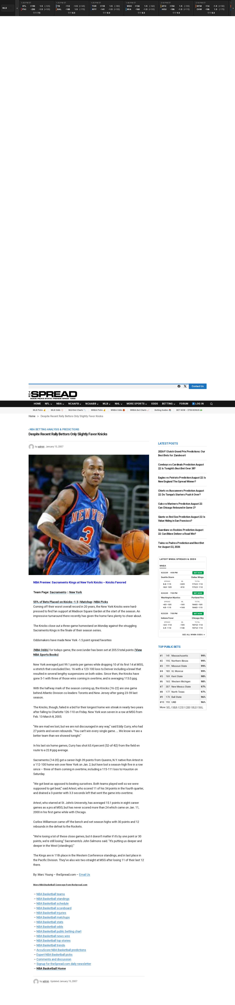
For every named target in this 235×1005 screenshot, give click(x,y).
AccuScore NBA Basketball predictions (61, 950)
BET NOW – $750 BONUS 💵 (189, 410)
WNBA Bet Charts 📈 (139, 410)
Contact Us (198, 386)
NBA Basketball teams (51, 894)
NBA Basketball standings (53, 898)
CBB (188, 707)
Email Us (84, 874)
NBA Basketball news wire (53, 936)
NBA (175, 707)
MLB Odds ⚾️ (57, 410)
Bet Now (198, 573)
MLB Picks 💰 (39, 410)
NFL (169, 707)
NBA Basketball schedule (53, 903)
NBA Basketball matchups (53, 917)
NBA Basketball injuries (51, 912)
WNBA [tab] (163, 566)
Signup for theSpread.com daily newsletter (64, 963)
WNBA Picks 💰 (98, 410)
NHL (201, 707)
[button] (211, 404)
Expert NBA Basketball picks (55, 954)
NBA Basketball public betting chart (59, 931)
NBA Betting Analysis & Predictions (54, 429)
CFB (181, 707)
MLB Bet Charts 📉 (77, 410)
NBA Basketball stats (50, 922)
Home (32, 416)
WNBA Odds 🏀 (118, 410)
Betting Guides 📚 (163, 410)
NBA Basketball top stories (54, 940)
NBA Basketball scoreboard (54, 908)
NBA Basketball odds (50, 926)
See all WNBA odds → (193, 634)
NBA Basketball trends (51, 945)
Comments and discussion (54, 959)
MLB (194, 707)
